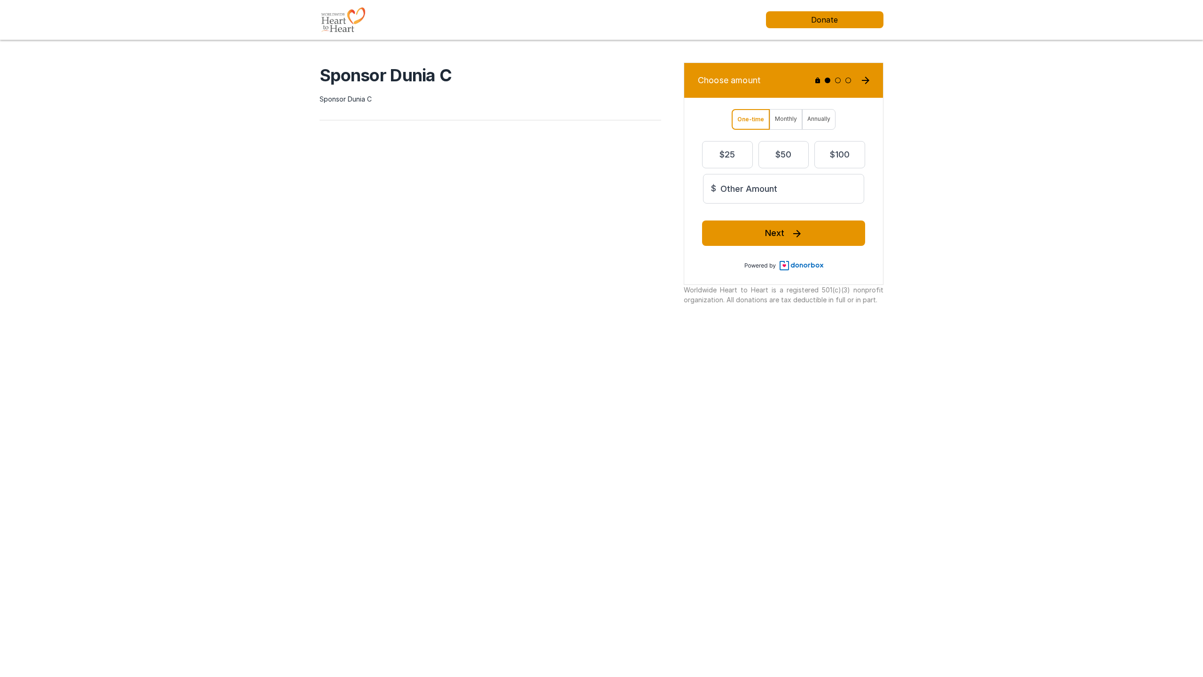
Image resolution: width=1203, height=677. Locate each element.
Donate (824, 19)
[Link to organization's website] (343, 19)
